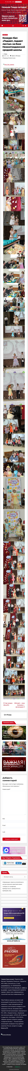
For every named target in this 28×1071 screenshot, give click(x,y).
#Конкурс (18, 55)
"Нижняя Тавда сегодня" (7, 979)
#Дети (13, 55)
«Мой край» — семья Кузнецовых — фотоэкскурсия (19, 705)
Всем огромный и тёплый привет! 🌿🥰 (12, 748)
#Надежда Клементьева (9, 58)
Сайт (4, 832)
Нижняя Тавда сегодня (14, 7)
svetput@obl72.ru (5, 985)
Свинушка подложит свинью (12, 732)
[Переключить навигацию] (13, 26)
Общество (5, 34)
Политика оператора (14, 1069)
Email (4, 825)
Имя (4, 818)
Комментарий (6, 789)
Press (5, 54)
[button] (23, 25)
